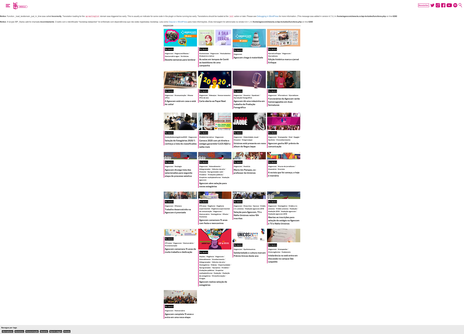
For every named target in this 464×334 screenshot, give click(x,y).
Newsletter (424, 5)
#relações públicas (215, 175)
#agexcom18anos (181, 53)
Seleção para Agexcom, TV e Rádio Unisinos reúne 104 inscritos (248, 215)
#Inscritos (247, 206)
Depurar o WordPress (178, 21)
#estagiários (216, 214)
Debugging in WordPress (268, 16)
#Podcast (255, 95)
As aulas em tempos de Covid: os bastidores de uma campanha (214, 62)
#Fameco (178, 206)
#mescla (202, 172)
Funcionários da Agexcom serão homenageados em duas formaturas (284, 101)
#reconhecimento (283, 140)
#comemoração (171, 246)
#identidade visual (250, 137)
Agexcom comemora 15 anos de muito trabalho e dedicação (180, 250)
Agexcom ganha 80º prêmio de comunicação (283, 145)
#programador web (215, 172)
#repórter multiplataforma (210, 177)
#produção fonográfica (243, 98)
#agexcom (169, 53)
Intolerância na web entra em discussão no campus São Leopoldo (283, 258)
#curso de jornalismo (286, 166)
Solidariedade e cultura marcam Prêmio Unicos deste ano (250, 254)
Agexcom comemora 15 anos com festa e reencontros (213, 221)
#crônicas (185, 56)
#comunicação (180, 95)
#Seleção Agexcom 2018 (254, 209)
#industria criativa (206, 56)
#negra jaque (247, 140)
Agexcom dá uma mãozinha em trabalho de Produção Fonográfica (249, 104)
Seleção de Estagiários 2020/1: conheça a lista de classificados (181, 142)
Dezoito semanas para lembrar (180, 59)
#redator (203, 175)
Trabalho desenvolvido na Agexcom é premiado (178, 211)
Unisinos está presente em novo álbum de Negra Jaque (250, 145)
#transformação (218, 276)
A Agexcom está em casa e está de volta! (180, 103)
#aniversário (204, 214)
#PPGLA (296, 137)
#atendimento (214, 166)
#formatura (282, 95)
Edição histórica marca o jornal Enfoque (283, 61)
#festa (225, 214)
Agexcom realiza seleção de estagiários (213, 283)
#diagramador (205, 169)
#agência (211, 206)
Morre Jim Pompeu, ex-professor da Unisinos (245, 171)
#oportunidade (224, 265)
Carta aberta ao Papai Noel (212, 101)
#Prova (256, 206)
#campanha (282, 137)
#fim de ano (204, 98)
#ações (202, 256)
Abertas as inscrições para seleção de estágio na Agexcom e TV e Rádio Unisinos (283, 220)
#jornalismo (273, 56)
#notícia (246, 166)
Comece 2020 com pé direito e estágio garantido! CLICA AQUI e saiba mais (214, 143)
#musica (246, 95)
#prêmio (271, 140)
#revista (281, 169)
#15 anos (202, 206)
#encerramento (224, 95)
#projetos (216, 268)
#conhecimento (218, 259)
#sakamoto (286, 252)
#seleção (293, 209)
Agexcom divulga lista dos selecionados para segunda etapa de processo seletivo (178, 172)
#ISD (290, 137)
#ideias (214, 265)
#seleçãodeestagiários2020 (176, 137)
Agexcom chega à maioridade (248, 57)
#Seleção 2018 (274, 211)
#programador (205, 268)
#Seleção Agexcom (288, 211)
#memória (272, 169)
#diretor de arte (218, 169)
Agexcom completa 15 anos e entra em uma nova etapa (179, 316)
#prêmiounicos (249, 249)
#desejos (212, 95)
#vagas (202, 278)
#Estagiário (282, 206)
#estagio (178, 166)
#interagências (274, 252)
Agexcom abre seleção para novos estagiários (213, 185)
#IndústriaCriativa (206, 137)
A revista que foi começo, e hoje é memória (283, 174)
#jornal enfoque (274, 53)
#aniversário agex (172, 56)
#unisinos (203, 217)
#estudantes (225, 53)
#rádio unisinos (282, 209)
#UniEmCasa (204, 53)
